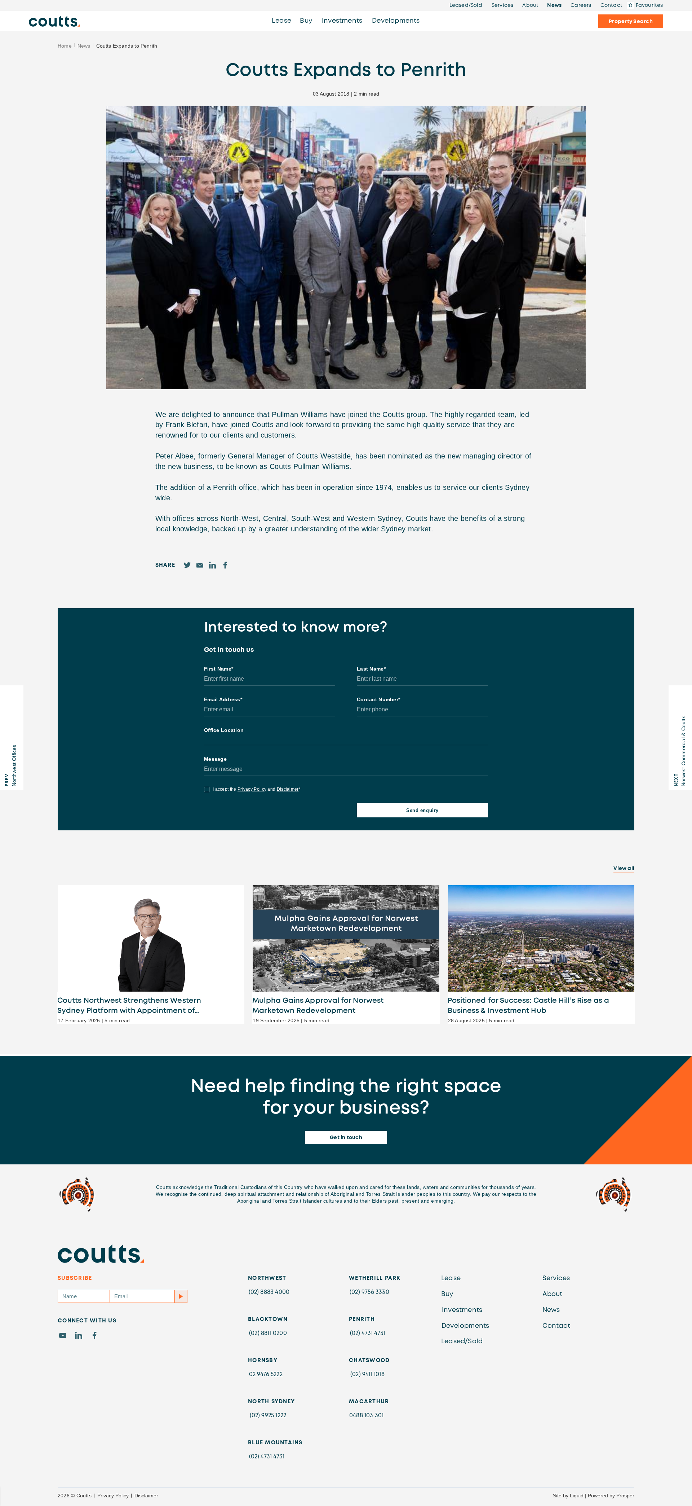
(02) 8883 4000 (269, 1292)
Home (65, 46)
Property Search (631, 21)
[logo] (54, 21)
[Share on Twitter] (187, 565)
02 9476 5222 (266, 1374)
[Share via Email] (200, 565)
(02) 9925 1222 (268, 1415)
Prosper (625, 1495)
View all (623, 868)
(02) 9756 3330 (369, 1292)
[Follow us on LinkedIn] (78, 1335)
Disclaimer (146, 1495)
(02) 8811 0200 (268, 1333)
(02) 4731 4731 (368, 1333)
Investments (342, 21)
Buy (306, 21)
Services (556, 1278)
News (83, 46)
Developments (396, 21)
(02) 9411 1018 (367, 1374)
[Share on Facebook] (225, 565)
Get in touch (346, 1138)
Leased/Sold (462, 1341)
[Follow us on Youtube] (63, 1335)
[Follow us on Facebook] (94, 1335)
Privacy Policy (113, 1495)
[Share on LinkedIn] (212, 565)
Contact (556, 1326)
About (552, 1294)
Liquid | (578, 1495)
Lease (281, 21)
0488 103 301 (366, 1415)
